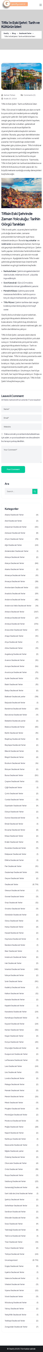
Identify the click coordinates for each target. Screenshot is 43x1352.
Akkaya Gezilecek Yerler (14, 557)
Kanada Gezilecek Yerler (15, 999)
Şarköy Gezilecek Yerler (14, 1199)
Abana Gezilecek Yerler (14, 515)
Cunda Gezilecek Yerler (14, 799)
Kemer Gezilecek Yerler (14, 1030)
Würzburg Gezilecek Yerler (16, 1302)
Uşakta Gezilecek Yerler (14, 1272)
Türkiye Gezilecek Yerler (14, 1254)
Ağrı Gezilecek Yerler (13, 545)
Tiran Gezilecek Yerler (13, 1242)
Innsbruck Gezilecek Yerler (15, 957)
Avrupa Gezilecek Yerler (14, 666)
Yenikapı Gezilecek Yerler (15, 1320)
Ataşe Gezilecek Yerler (14, 636)
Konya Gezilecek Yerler (14, 1042)
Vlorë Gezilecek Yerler (14, 1296)
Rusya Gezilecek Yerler (14, 1175)
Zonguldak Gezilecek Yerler (16, 1327)
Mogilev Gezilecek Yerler (15, 1108)
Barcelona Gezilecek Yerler (16, 715)
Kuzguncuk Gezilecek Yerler (16, 1054)
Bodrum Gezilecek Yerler (15, 763)
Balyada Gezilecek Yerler (15, 702)
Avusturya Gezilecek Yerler (16, 672)
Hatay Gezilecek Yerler (14, 927)
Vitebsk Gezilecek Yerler (15, 1284)
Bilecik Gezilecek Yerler (14, 751)
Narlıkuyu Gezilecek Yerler (15, 1139)
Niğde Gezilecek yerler (14, 1151)
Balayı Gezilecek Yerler (14, 690)
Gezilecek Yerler (11, 884)
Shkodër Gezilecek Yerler (15, 1217)
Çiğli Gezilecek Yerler (13, 787)
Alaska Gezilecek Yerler (14, 569)
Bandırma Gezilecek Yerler (15, 708)
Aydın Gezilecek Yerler (14, 678)
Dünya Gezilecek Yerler (14, 811)
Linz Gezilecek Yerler (13, 1072)
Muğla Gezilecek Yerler (14, 1127)
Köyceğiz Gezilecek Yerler (15, 1048)
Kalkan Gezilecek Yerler (14, 993)
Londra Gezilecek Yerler (14, 1078)
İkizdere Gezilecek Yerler (15, 945)
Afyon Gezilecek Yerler (14, 539)
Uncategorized (11, 1260)
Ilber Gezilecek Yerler (13, 951)
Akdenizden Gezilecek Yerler (16, 551)
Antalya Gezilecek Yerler (15, 624)
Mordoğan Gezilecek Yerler (16, 1114)
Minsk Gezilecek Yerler (14, 1102)
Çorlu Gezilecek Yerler (14, 793)
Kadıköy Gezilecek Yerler (15, 987)
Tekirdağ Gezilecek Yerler (15, 1230)
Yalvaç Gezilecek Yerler (14, 1308)
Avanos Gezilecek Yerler (15, 660)
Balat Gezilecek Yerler (14, 684)
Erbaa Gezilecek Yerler (14, 836)
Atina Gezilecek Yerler (14, 648)
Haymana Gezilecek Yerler (15, 939)
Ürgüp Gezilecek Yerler (14, 1266)
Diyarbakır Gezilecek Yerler (16, 805)
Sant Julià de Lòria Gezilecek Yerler (19, 1193)
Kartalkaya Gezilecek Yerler (16, 1018)
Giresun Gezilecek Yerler (15, 890)
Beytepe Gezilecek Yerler (15, 745)
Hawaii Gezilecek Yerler (14, 933)
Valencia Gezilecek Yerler (15, 1278)
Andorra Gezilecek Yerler (15, 599)
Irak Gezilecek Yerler (13, 963)
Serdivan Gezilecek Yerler (15, 1211)
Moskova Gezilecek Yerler (15, 1121)
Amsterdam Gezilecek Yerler (16, 587)
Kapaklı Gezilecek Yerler (14, 1005)
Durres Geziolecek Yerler (15, 818)
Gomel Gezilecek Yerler (14, 896)
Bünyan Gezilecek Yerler (14, 769)
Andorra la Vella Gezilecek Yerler (18, 605)
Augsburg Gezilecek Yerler (16, 654)
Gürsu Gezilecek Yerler (14, 921)
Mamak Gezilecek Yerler (14, 1090)
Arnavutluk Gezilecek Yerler (16, 630)
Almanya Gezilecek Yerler (15, 575)
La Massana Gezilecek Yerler (16, 1060)
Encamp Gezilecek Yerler (15, 830)
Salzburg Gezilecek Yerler (15, 1181)
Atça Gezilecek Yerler (13, 642)
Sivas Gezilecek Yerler (14, 1224)
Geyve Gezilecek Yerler (14, 878)
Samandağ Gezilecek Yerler (16, 1187)
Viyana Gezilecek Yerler (14, 1290)
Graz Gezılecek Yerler (13, 902)
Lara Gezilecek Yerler (13, 1066)
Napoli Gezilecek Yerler (14, 1133)
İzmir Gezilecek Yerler (13, 981)
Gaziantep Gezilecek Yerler (16, 872)
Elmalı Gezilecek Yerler (14, 824)
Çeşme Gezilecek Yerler (14, 781)
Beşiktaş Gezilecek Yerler (15, 739)
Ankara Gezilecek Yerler (14, 611)
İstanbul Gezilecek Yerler (15, 969)
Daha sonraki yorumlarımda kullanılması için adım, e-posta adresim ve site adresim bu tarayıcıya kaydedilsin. (20, 437)
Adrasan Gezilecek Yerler (15, 533)
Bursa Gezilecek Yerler (14, 775)
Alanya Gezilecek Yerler (14, 563)
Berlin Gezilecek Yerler (14, 733)
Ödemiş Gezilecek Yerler (15, 1157)
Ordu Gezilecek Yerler (14, 1169)
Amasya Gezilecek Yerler (15, 581)
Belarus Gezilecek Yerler (15, 727)
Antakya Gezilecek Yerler (15, 618)
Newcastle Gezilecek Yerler (16, 1145)
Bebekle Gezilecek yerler (15, 721)
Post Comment (13, 469)
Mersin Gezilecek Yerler (14, 1096)
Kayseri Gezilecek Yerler (14, 1024)
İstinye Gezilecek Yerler (14, 975)
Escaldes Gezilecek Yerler (15, 848)
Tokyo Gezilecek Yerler (14, 1248)
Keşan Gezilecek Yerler (14, 1036)
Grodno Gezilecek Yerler (15, 908)
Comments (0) (29, 95)
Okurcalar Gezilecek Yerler (16, 1163)
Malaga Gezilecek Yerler (14, 1084)
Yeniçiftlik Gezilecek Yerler (15, 1314)
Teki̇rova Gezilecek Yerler (15, 1236)
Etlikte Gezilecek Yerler (14, 860)
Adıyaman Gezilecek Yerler (16, 527)
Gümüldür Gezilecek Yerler (16, 914)
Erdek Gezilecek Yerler (14, 842)
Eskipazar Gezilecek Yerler (15, 854)
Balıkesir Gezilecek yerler (15, 696)
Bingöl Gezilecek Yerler (14, 757)
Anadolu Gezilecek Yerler (15, 593)
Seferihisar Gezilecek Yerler (16, 1205)
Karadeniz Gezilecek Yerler (16, 1011)
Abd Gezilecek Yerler (13, 521)
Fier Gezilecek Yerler (13, 866)
